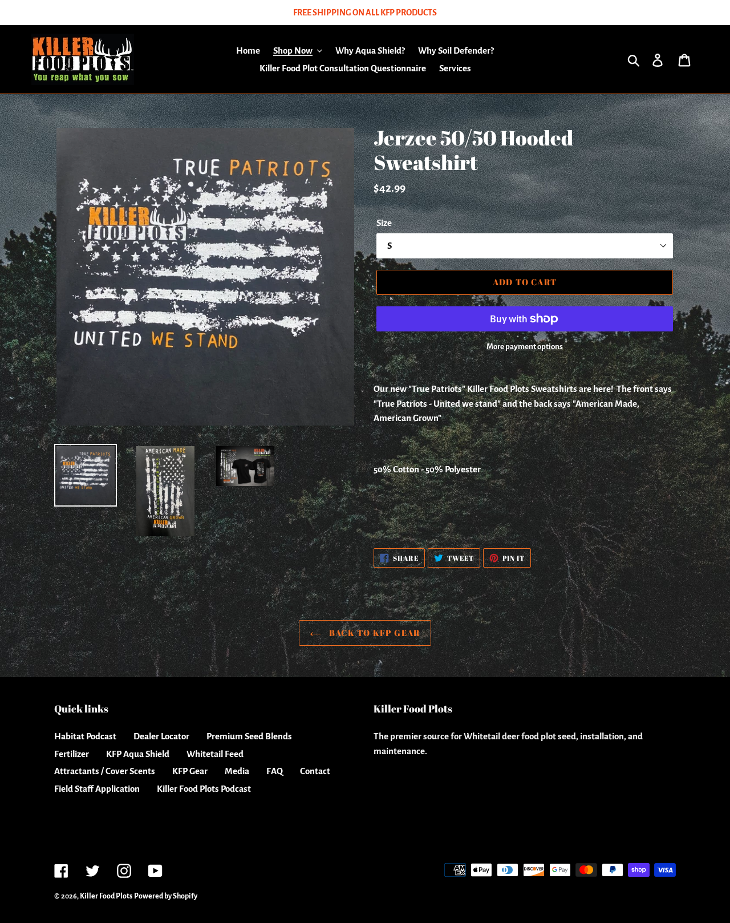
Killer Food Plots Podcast (204, 789)
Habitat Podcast (85, 736)
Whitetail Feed (215, 754)
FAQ (274, 771)
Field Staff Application (97, 789)
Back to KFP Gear (373, 632)
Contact (315, 771)
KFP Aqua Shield (137, 754)
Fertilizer (71, 754)
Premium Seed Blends (249, 736)
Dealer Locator (161, 736)
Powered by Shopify (165, 896)
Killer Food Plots (106, 896)
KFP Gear (190, 771)
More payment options (524, 346)
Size (384, 223)
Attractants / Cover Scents (104, 771)
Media (237, 771)
